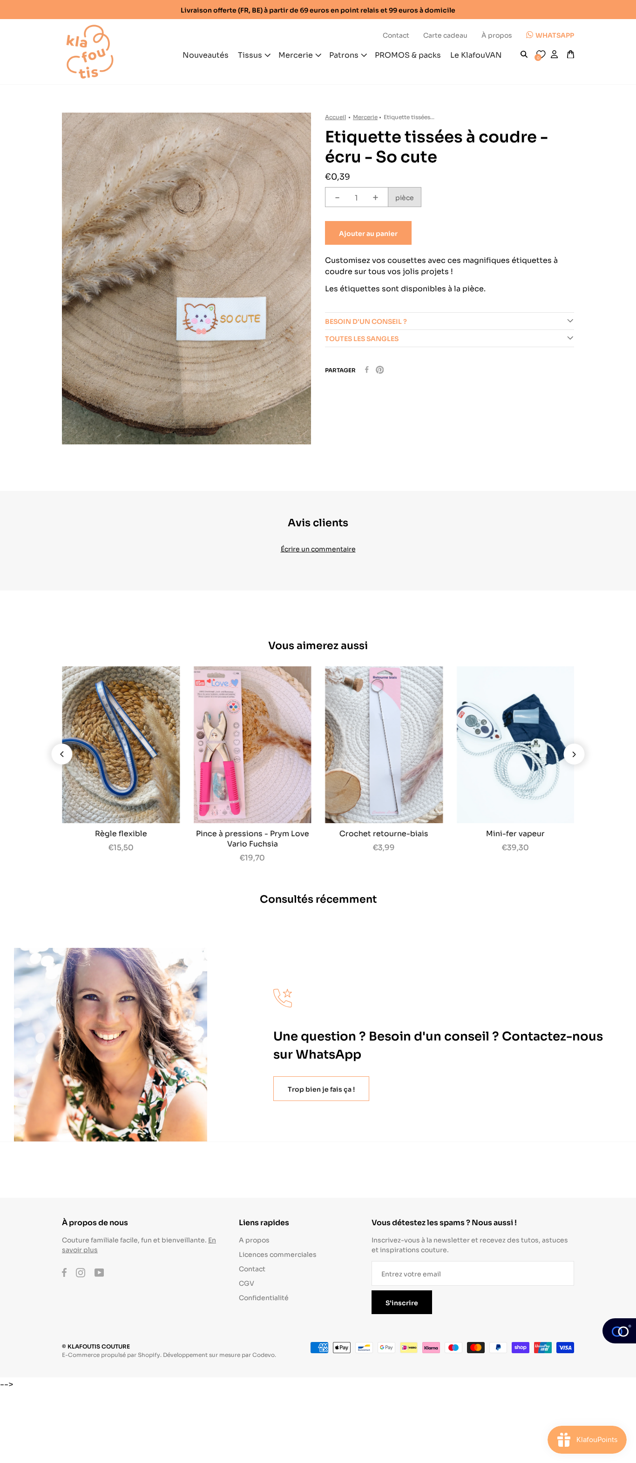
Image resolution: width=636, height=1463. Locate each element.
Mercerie (365, 117)
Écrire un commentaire (318, 548)
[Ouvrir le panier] (570, 54)
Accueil (335, 117)
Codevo (263, 1354)
